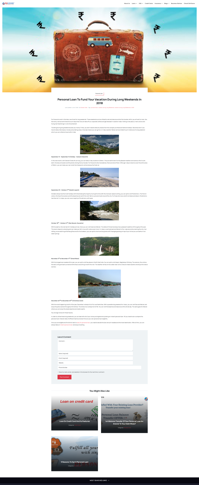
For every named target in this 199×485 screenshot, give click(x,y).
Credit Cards (78, 425)
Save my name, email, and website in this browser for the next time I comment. (82, 372)
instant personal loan (66, 325)
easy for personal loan (83, 322)
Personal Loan (127, 427)
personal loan (94, 107)
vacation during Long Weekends (106, 107)
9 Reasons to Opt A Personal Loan (74, 462)
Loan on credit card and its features (74, 421)
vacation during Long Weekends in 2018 (124, 107)
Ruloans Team (84, 107)
